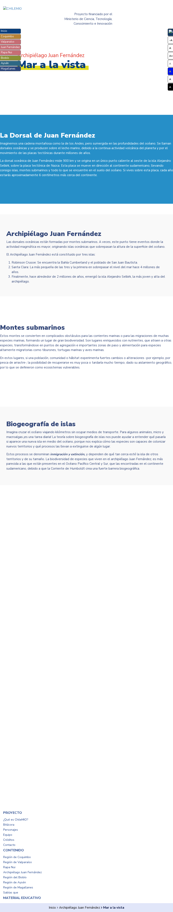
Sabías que (10, 893)
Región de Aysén (14, 882)
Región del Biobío (15, 877)
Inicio (4, 31)
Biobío (5, 58)
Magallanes (8, 69)
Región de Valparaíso (17, 862)
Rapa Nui (6, 52)
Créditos (8, 840)
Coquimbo (7, 36)
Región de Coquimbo (17, 857)
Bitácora (8, 825)
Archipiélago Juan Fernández (79, 907)
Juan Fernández (10, 47)
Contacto (9, 845)
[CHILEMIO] (28, 8)
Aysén (5, 63)
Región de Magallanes (18, 887)
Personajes (10, 830)
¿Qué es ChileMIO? (15, 820)
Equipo (7, 835)
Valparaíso (7, 42)
